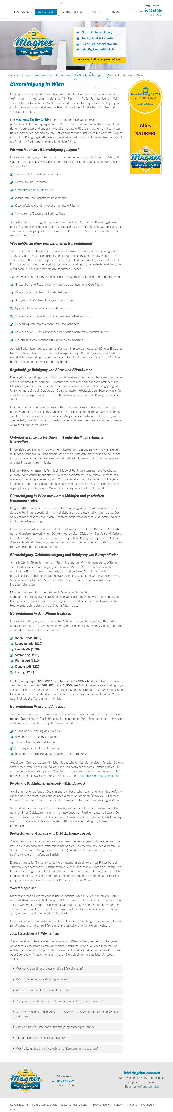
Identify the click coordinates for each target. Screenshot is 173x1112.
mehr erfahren (145, 104)
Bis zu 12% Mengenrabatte (100, 44)
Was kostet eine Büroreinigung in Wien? (42, 979)
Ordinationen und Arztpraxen (34, 190)
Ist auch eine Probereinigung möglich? (40, 1037)
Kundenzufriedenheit (44, 1104)
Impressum (147, 1104)
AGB (13, 1109)
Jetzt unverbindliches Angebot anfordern (99, 59)
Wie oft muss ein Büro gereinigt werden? (42, 990)
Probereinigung (101, 1104)
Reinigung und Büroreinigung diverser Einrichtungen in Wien (74, 75)
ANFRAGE (156, 14)
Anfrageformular (147, 1086)
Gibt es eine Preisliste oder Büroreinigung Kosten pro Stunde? (56, 1027)
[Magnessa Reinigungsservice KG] (34, 58)
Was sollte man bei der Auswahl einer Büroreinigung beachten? (57, 1048)
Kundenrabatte (19, 1104)
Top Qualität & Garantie (98, 38)
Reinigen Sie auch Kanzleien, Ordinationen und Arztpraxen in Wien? (60, 1001)
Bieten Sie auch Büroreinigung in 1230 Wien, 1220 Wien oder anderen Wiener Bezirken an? (65, 1014)
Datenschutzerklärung (74, 1104)
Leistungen (26, 75)
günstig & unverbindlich (98, 49)
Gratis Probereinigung (97, 32)
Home (12, 75)
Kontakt (118, 1104)
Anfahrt (132, 1104)
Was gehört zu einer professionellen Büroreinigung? (49, 968)
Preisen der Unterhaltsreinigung (97, 775)
